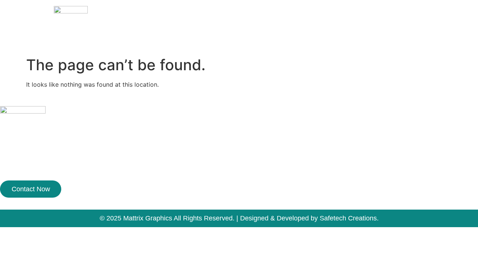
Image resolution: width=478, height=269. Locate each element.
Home (292, 33)
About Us (326, 33)
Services (364, 33)
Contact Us (440, 33)
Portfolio (400, 33)
